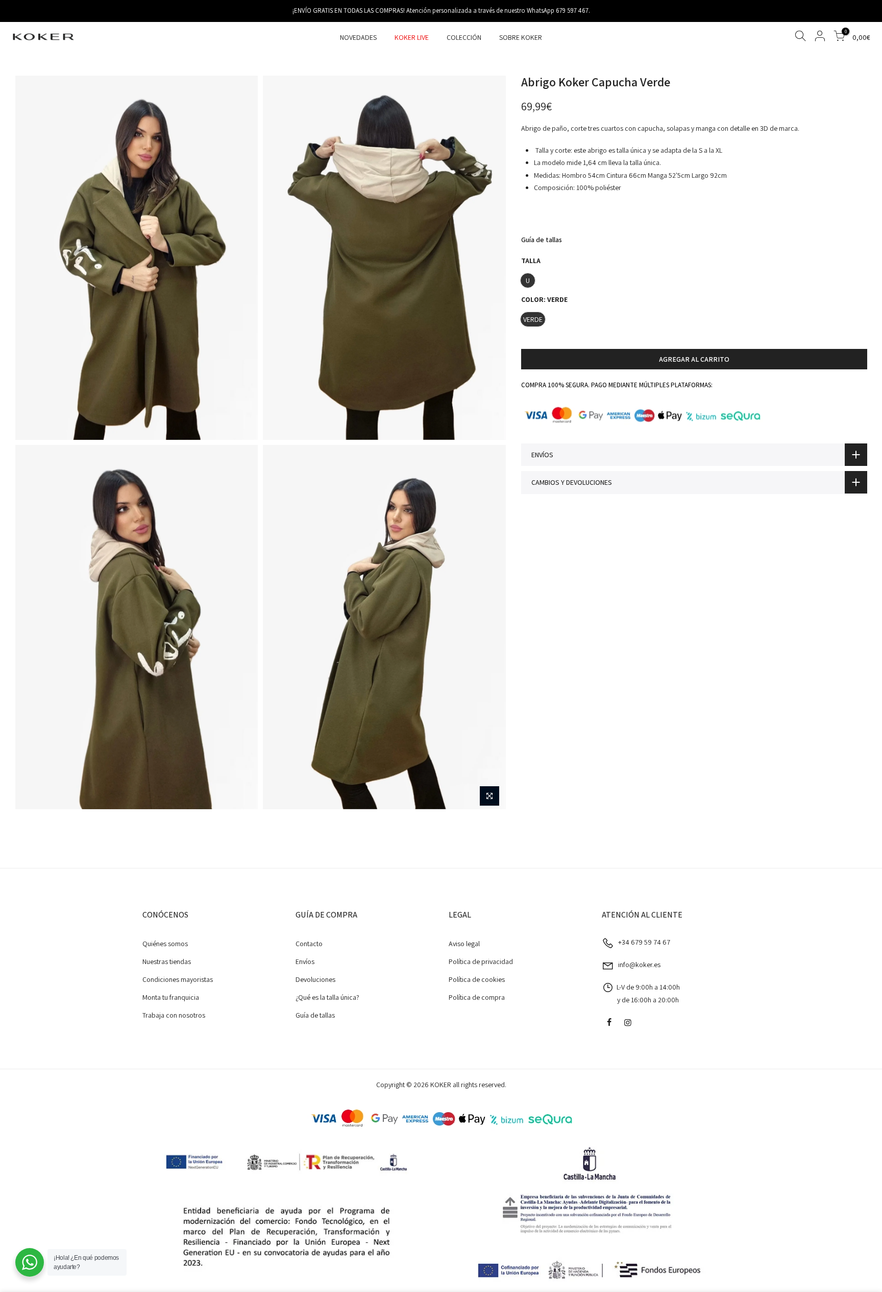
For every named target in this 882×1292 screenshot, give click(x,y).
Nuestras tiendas (166, 961)
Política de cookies (477, 979)
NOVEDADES (358, 37)
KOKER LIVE (412, 37)
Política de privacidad (481, 961)
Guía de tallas (541, 239)
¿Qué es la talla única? (327, 997)
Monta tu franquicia (170, 997)
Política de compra (477, 997)
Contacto (309, 943)
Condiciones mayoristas (177, 979)
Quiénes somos (165, 943)
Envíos (305, 961)
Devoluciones (315, 979)
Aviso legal (464, 943)
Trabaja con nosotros (173, 1015)
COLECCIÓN (464, 37)
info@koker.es (639, 964)
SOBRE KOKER (520, 37)
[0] (839, 37)
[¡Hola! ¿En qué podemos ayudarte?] (29, 1262)
